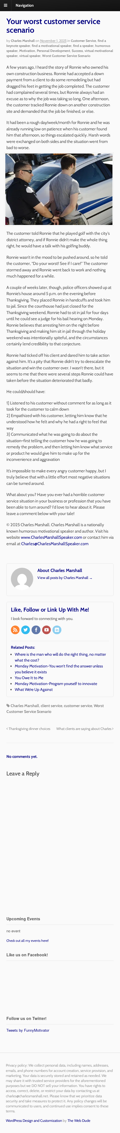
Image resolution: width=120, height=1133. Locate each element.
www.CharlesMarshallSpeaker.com (51, 537)
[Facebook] (36, 630)
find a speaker (83, 46)
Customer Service (83, 41)
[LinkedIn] (57, 630)
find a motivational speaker (51, 46)
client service (51, 705)
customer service (78, 705)
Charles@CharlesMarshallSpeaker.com (54, 543)
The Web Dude (79, 1120)
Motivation (27, 51)
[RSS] (15, 630)
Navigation (25, 5)
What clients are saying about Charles (84, 729)
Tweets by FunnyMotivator (27, 1030)
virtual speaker (29, 56)
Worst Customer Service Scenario (66, 56)
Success (77, 51)
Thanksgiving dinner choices (29, 729)
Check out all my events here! (27, 940)
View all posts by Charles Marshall (65, 577)
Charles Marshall (23, 41)
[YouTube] (47, 630)
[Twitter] (26, 630)
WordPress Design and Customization (34, 1120)
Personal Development (53, 51)
